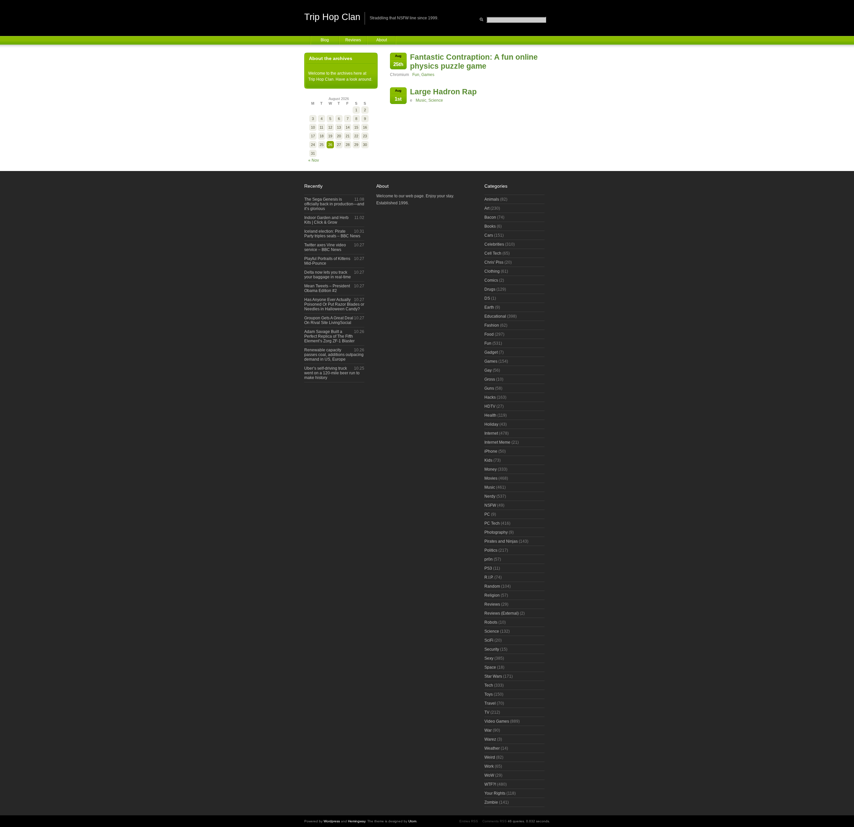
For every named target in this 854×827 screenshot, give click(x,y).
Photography (496, 532)
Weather (492, 748)
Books (490, 226)
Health (490, 415)
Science (435, 100)
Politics (490, 550)
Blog (325, 40)
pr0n (488, 559)
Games (427, 74)
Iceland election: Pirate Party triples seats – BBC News (332, 233)
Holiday (491, 424)
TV (486, 712)
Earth (489, 307)
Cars (488, 235)
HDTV (489, 406)
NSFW (490, 505)
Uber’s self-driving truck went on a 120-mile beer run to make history (332, 373)
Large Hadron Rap (443, 91)
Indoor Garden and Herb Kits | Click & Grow (326, 220)
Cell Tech (492, 253)
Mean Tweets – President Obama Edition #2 (327, 288)
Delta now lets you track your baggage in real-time (327, 274)
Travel (490, 703)
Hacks (490, 397)
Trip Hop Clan (332, 17)
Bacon (490, 217)
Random (492, 586)
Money (490, 469)
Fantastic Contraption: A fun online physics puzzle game (474, 61)
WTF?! (490, 784)
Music (421, 100)
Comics (491, 280)
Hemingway (356, 821)
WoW (489, 775)
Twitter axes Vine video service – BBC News (325, 247)
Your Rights (494, 793)
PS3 (488, 568)
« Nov (313, 160)
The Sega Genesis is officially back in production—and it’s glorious (334, 204)
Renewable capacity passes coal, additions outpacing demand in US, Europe (334, 355)
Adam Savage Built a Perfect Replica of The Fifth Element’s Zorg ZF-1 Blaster (329, 336)
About (381, 40)
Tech (488, 685)
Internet (491, 433)
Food (489, 334)
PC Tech (492, 523)
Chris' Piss (493, 262)
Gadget (491, 352)
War (488, 730)
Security (491, 649)
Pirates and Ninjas (501, 541)
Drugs (489, 289)
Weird (489, 757)
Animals (491, 199)
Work (489, 766)
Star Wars (493, 676)
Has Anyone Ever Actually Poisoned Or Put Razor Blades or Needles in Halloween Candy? (334, 304)
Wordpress (332, 821)
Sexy (488, 658)
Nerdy (489, 496)
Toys (488, 694)
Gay (488, 370)
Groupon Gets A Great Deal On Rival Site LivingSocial (328, 320)
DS (487, 298)
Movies (490, 478)
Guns (489, 388)
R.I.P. (488, 577)
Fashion (491, 325)
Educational (495, 316)
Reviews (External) (501, 613)
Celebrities (494, 244)
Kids (488, 460)
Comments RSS (494, 821)
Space (490, 667)
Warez (490, 739)
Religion (492, 595)
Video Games (496, 721)
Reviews (353, 40)
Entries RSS (468, 821)
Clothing (492, 271)
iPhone (490, 451)
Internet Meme (497, 442)
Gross (489, 379)
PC (487, 514)
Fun (415, 74)
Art (486, 208)
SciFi (488, 640)
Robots (490, 622)
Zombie (491, 802)
